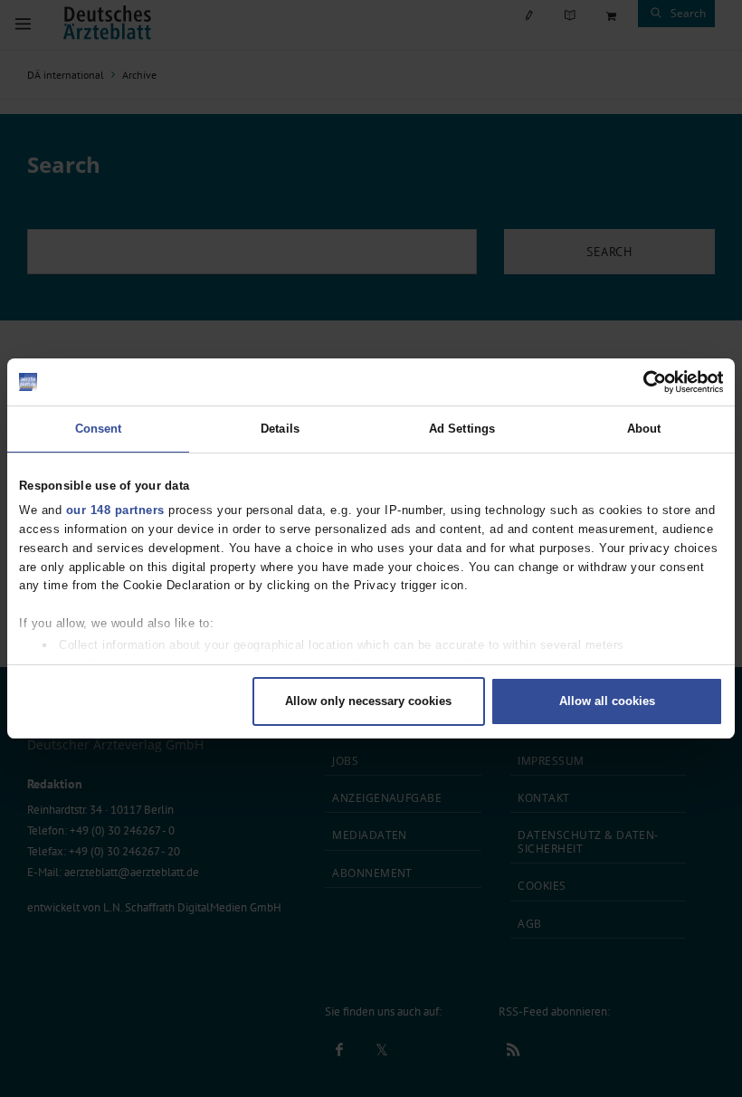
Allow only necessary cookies (368, 701)
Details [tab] (280, 428)
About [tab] (644, 428)
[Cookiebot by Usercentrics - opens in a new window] (644, 382)
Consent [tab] (98, 428)
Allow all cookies (607, 701)
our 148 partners (115, 510)
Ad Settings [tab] (462, 428)
